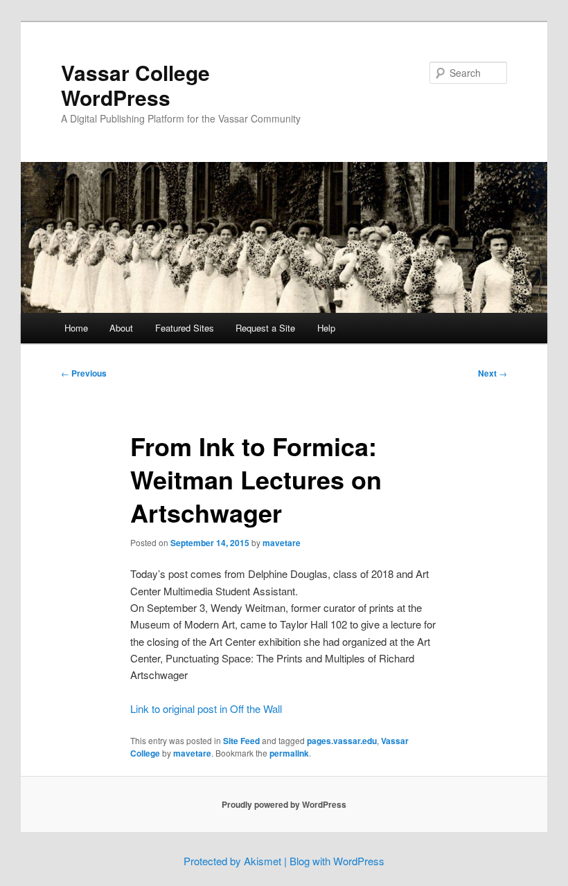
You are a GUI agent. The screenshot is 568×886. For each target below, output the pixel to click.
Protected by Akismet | (237, 860)
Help (326, 327)
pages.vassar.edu (342, 740)
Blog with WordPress (337, 860)
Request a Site (265, 327)
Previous (84, 373)
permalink (289, 753)
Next (492, 373)
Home (76, 327)
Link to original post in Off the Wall (206, 708)
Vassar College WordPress (135, 84)
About (121, 327)
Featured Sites (184, 327)
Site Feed (241, 740)
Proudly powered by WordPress (284, 804)
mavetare (282, 542)
